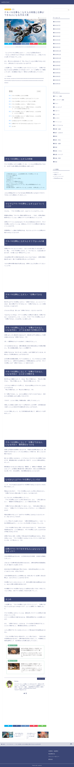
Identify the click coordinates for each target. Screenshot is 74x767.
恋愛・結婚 (58, 129)
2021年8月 (57, 21)
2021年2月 (57, 43)
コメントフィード (59, 176)
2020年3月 (57, 83)
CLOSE (38, 91)
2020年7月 (57, 69)
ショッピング (58, 107)
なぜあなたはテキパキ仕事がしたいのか (22, 120)
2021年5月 (57, 32)
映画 (56, 136)
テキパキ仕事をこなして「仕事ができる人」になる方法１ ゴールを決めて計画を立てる (26, 107)
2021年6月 (57, 29)
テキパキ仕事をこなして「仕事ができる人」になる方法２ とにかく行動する (26, 112)
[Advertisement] (25, 144)
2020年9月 (57, 61)
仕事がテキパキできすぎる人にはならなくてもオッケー (26, 123)
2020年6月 (57, 72)
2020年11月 (58, 54)
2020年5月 (57, 76)
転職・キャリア (59, 154)
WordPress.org (58, 178)
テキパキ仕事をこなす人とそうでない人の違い (24, 101)
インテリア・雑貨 (59, 99)
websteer (5, 2)
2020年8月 (57, 65)
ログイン (56, 172)
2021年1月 (57, 47)
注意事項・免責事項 (53, 751)
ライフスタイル (8, 9)
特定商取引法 (51, 753)
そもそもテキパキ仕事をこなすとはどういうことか (25, 98)
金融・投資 (58, 158)
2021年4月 (57, 36)
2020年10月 (58, 58)
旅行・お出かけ (59, 132)
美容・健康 (58, 143)
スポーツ (57, 110)
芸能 (56, 147)
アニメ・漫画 (58, 96)
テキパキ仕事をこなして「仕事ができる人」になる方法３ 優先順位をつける (26, 116)
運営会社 (50, 759)
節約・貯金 (58, 140)
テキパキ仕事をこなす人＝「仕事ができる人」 (24, 104)
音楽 (56, 161)
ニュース (57, 114)
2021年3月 (57, 40)
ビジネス (57, 118)
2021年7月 (57, 25)
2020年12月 (58, 51)
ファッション (58, 121)
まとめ (14, 126)
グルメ (56, 103)
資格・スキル (58, 151)
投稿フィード (57, 174)
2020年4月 (57, 80)
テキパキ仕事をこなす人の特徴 (20, 95)
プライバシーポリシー (53, 756)
